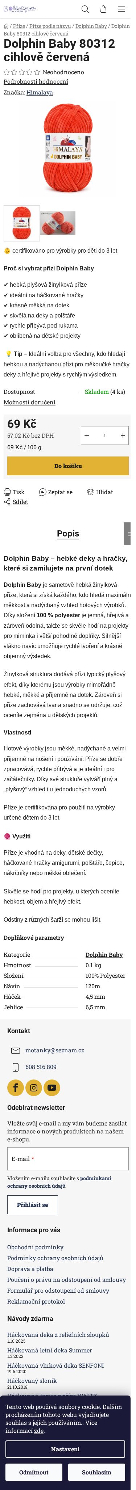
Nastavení (65, 1449)
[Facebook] (15, 1087)
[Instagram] (33, 1087)
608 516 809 (41, 1066)
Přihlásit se (32, 1204)
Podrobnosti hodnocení (36, 81)
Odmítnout (34, 1472)
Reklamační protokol (36, 1301)
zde (39, 1430)
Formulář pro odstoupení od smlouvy (58, 1290)
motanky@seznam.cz (54, 1050)
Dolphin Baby (104, 954)
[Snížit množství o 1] (86, 435)
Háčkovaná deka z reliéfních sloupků (58, 1334)
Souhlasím (96, 1472)
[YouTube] (52, 1087)
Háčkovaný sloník (32, 1380)
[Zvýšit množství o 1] (123, 435)
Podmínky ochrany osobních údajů (55, 1258)
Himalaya (39, 92)
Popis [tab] (68, 534)
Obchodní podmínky (35, 1247)
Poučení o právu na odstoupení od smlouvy (66, 1279)
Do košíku (68, 466)
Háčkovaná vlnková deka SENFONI (55, 1365)
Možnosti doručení (29, 402)
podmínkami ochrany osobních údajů (59, 1182)
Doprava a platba (30, 1268)
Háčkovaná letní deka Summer (49, 1350)
